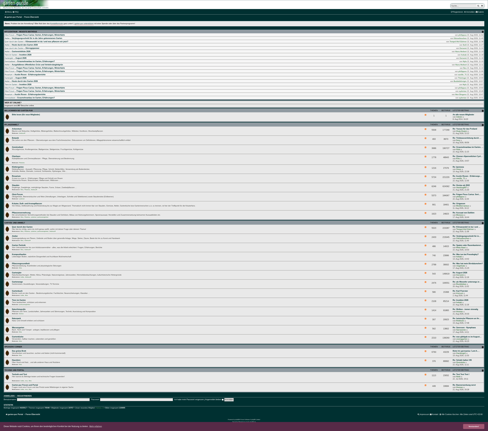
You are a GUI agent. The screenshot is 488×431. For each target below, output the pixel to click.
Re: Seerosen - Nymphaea (464, 327)
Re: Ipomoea (458, 167)
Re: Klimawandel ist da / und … (466, 227)
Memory (459, 215)
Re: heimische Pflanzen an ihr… (467, 318)
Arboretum (17, 129)
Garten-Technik (19, 245)
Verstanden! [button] (474, 426)
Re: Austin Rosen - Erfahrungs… (467, 176)
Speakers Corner (13, 347)
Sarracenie (461, 330)
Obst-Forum (9, 35)
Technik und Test (19, 374)
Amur (458, 169)
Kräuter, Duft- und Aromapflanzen (27, 203)
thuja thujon (461, 131)
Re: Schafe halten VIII (462, 360)
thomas (21, 313)
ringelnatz (460, 266)
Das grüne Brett (19, 351)
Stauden (15, 185)
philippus (462, 35)
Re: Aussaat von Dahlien (463, 213)
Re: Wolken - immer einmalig (465, 309)
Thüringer (462, 78)
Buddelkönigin (460, 81)
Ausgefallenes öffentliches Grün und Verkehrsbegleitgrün (37, 65)
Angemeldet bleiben (213, 399)
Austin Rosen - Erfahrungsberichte (29, 74)
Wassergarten (18, 327)
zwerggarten (461, 339)
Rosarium (8, 75)
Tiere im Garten (11, 55)
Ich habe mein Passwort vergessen (189, 399)
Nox (465, 68)
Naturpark (16, 318)
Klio (458, 158)
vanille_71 (462, 75)
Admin (459, 117)
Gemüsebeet (10, 61)
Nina (22, 189)
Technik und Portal (14, 370)
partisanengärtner (42, 217)
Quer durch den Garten (14, 42)
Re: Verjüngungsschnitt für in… (467, 236)
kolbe (22, 277)
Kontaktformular (56, 24)
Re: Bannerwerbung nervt (464, 385)
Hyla (465, 61)
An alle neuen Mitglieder (463, 114)
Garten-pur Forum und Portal (25, 385)
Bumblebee (461, 284)
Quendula (460, 362)
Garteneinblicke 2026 (21, 51)
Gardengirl (461, 353)
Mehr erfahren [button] (95, 426)
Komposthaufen (19, 254)
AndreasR (22, 133)
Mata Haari (461, 247)
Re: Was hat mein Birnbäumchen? (468, 263)
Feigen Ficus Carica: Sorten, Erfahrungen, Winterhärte (41, 35)
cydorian (463, 91)
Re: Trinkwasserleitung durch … (467, 138)
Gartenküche (17, 337)
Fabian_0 (100, 408)
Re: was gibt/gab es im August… (467, 337)
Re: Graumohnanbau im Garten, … (468, 147)
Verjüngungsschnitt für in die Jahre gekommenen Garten (37, 38)
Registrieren (24, 396)
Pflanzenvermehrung (21, 213)
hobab (464, 55)
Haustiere (16, 360)
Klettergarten (18, 167)
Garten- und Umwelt (14, 223)
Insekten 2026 (25, 55)
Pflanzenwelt (11, 125)
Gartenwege (17, 282)
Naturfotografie (19, 309)
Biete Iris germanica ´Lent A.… (466, 351)
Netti (458, 376)
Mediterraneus (462, 206)
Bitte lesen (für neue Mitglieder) (26, 114)
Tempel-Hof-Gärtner (458, 42)
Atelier (7, 38)
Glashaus (16, 156)
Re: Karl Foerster (460, 291)
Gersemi (463, 48)
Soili (465, 45)
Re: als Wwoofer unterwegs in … (467, 282)
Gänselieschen (460, 38)
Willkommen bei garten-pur (18, 111)
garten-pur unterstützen (84, 24)
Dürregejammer (32, 48)
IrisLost (459, 293)
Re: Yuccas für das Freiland (465, 129)
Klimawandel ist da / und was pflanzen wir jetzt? (47, 41)
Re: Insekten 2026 (460, 300)
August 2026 (20, 58)
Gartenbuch (17, 291)
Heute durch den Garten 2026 (25, 45)
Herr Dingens (461, 94)
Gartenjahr (9, 58)
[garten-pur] (25, 4)
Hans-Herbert (461, 51)
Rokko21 (460, 321)
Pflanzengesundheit (21, 263)
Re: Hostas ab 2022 (461, 185)
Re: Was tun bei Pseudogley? (466, 254)
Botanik (15, 138)
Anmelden (9, 396)
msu (26, 380)
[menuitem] (15, 12)
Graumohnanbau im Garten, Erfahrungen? (36, 61)
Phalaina (22, 162)
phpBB (237, 419)
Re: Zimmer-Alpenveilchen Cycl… (468, 156)
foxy (458, 140)
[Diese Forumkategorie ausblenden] (483, 111)
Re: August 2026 (460, 273)
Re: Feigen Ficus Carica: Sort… (467, 194)
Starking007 (461, 187)
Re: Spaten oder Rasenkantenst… (468, 245)
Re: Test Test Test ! (461, 374)
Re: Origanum (459, 203)
